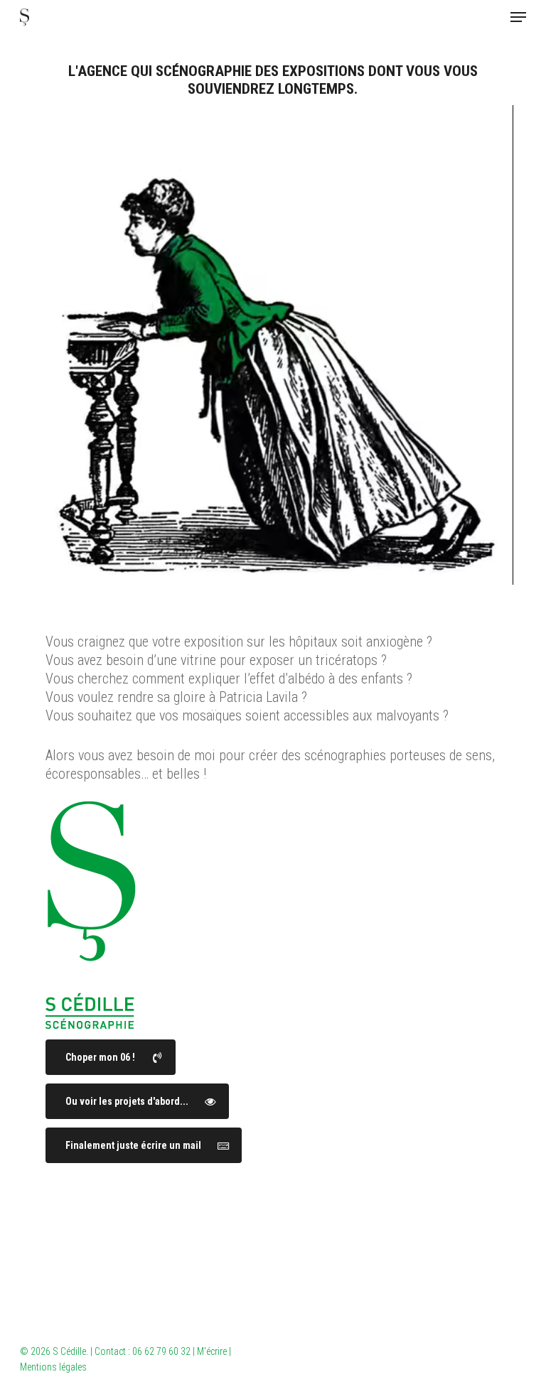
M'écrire (212, 1351)
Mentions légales (53, 1367)
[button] (518, 17)
